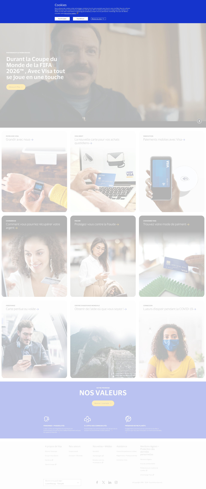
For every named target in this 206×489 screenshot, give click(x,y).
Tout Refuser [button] (80, 19)
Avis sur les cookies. (70, 13)
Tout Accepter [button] (62, 19)
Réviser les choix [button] (97, 19)
